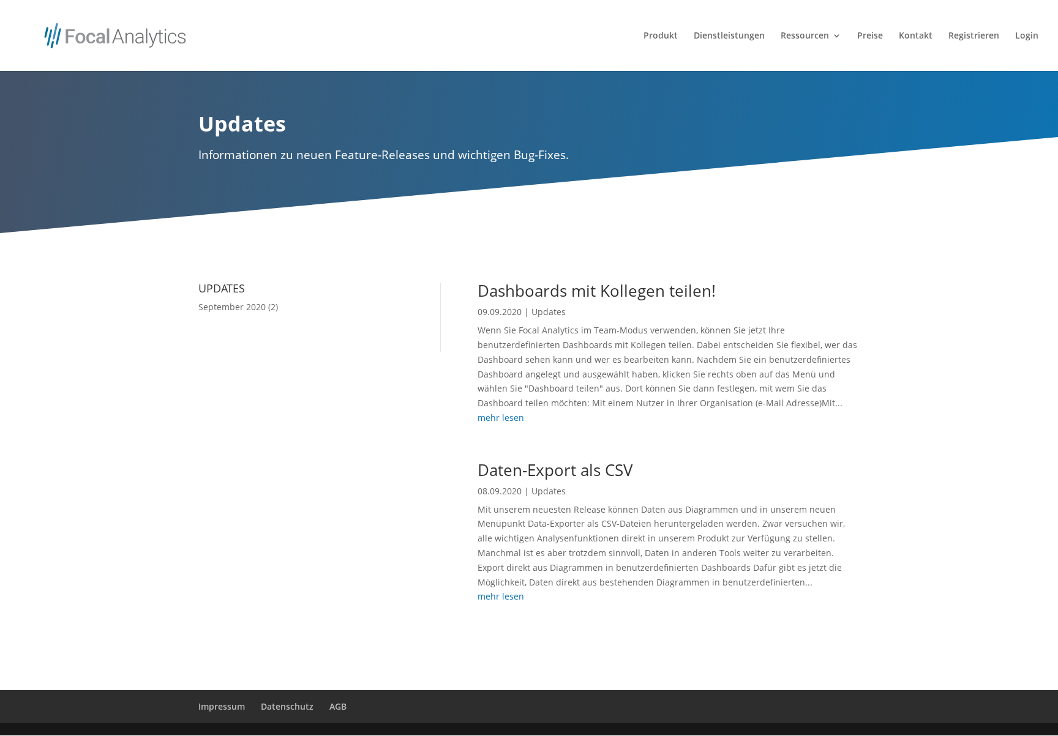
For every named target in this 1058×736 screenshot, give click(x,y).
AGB (338, 706)
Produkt (660, 36)
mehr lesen (501, 417)
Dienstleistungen (729, 36)
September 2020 (232, 307)
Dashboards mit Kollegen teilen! (597, 291)
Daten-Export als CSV (555, 470)
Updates (548, 312)
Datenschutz (287, 706)
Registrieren (973, 36)
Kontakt (915, 36)
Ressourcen (805, 36)
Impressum (221, 706)
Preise (870, 36)
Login (1026, 36)
